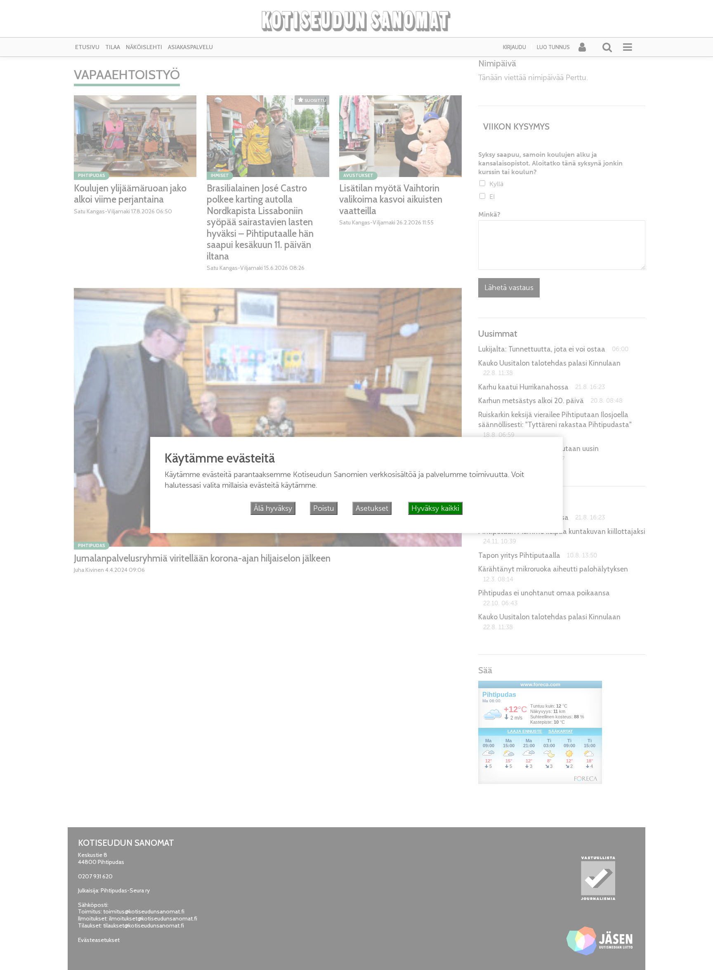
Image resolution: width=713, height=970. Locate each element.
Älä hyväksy (273, 508)
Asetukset (372, 508)
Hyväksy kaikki (435, 508)
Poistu (323, 508)
